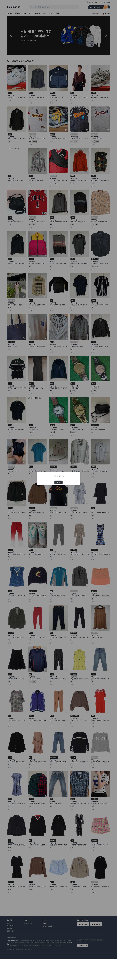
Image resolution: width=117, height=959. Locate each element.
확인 (58, 482)
